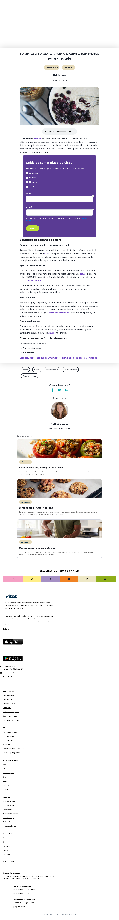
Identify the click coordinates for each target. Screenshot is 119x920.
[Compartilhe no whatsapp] (66, 390)
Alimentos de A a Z (29, 376)
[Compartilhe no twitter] (59, 390)
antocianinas (34, 280)
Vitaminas (6, 854)
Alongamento (8, 740)
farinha (36, 370)
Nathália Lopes (59, 75)
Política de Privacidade (21, 893)
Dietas (5, 850)
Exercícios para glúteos (11, 753)
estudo (83, 273)
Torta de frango (8, 822)
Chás (5, 842)
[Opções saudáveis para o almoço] (59, 537)
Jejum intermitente (10, 716)
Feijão (5, 769)
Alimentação (52, 67)
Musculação (7, 744)
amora (37, 138)
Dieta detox (7, 708)
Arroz (5, 765)
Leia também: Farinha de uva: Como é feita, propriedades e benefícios (58, 357)
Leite (5, 781)
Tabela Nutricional (10, 760)
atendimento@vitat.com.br (13, 673)
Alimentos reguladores (11, 720)
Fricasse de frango (9, 826)
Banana (6, 785)
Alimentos (6, 838)
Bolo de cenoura (9, 805)
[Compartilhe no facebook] (52, 390)
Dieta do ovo (7, 699)
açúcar (51, 332)
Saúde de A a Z (9, 834)
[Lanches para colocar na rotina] (59, 497)
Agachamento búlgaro (11, 732)
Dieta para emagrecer (11, 712)
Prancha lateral (8, 736)
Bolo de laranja (8, 818)
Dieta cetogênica (9, 704)
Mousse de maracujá (10, 814)
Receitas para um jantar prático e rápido (41, 467)
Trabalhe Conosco (10, 677)
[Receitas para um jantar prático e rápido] (59, 457)
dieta (46, 253)
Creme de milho (9, 809)
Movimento (8, 728)
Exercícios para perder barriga (13, 748)
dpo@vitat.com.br (19, 907)
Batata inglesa (8, 773)
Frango (5, 789)
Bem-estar (68, 67)
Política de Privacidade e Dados (24, 889)
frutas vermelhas (71, 370)
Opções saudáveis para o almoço (37, 547)
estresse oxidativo (59, 312)
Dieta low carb (8, 695)
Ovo (4, 777)
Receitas (6, 797)
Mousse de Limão (9, 801)
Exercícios (6, 846)
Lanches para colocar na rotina (36, 507)
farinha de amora (52, 370)
